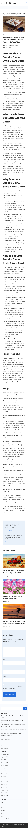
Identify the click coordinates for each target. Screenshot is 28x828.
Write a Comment (7, 47)
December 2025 (5, 751)
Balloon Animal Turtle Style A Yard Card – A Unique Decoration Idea (12, 525)
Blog (2, 802)
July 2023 (3, 776)
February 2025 (4, 762)
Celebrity (3, 805)
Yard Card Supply (8, 3)
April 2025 (3, 759)
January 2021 (4, 793)
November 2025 (5, 754)
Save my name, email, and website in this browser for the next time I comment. (14, 687)
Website (4, 676)
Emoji (4, 34)
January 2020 (4, 795)
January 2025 (4, 765)
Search (25, 708)
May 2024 (3, 768)
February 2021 (4, 790)
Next (6, 541)
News (2, 813)
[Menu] (26, 3)
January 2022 (4, 787)
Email (4, 667)
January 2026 (4, 748)
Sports (2, 816)
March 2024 (4, 770)
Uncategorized (5, 818)
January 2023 (4, 784)
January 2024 (4, 773)
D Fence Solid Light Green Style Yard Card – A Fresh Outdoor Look (13, 537)
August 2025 (4, 757)
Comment (5, 644)
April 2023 (3, 779)
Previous (9, 530)
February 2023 (4, 781)
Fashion (3, 810)
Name (4, 659)
